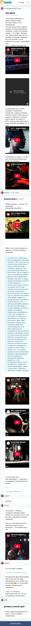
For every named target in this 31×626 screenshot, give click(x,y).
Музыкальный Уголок (13, 8)
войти (7, 614)
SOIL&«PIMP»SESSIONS (13, 491)
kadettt (6, 193)
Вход (22, 2)
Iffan (5, 600)
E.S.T (7, 487)
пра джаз (10, 13)
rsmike (6, 505)
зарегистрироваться (18, 612)
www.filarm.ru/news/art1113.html (16, 573)
